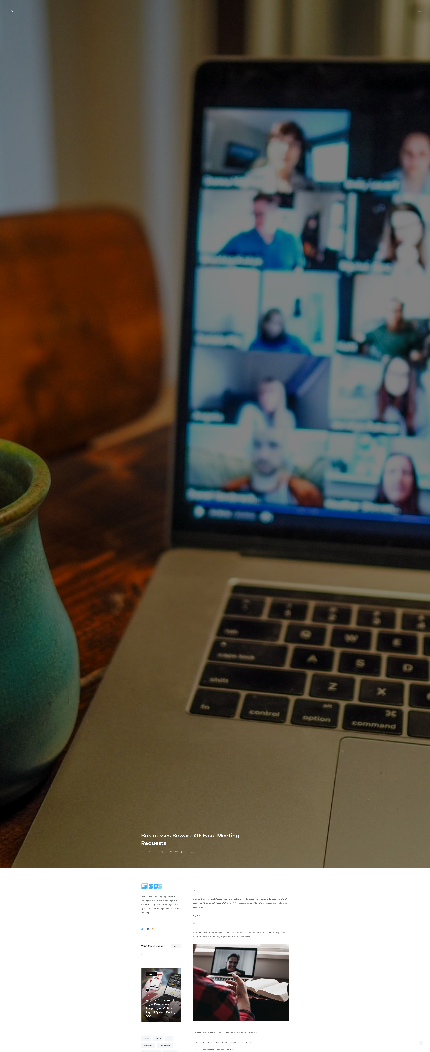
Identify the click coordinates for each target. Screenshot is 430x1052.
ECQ (169, 1038)
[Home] (12, 10)
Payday (146, 1038)
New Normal (148, 1045)
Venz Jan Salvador (152, 946)
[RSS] (153, 929)
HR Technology (164, 1045)
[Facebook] (148, 929)
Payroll (158, 1038)
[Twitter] (142, 929)
